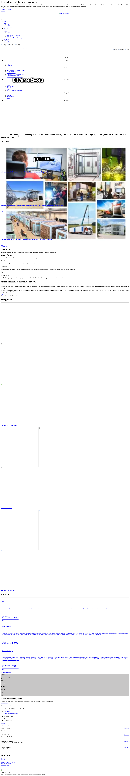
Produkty (6, 28)
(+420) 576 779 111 (9, 711)
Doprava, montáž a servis (13, 75)
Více (2, 294)
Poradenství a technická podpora (14, 77)
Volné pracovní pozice (12, 33)
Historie (8, 25)
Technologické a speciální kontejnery (15, 74)
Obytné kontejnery (11, 71)
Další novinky (4, 246)
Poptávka (3, 758)
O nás (5, 23)
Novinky (66, 79)
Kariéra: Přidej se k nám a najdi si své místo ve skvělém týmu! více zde (15, 48)
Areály (8, 98)
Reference (9, 95)
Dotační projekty (5, 765)
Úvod (5, 21)
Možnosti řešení (10, 96)
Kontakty (6, 40)
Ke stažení (9, 27)
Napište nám (7, 42)
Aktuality (6, 29)
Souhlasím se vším (6, 7)
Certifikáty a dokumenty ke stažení (9, 762)
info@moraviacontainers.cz (11, 713)
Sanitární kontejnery (11, 73)
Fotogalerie (6, 39)
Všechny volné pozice (6, 672)
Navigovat (126, 728)
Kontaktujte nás (4, 703)
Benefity (9, 36)
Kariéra (5, 31)
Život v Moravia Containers (13, 35)
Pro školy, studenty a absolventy (14, 37)
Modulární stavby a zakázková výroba (16, 70)
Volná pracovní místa (6, 763)
